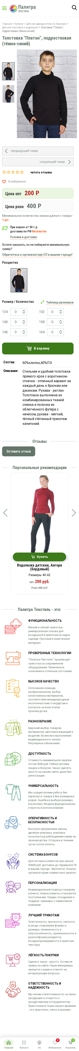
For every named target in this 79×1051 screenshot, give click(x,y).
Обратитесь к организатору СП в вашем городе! (37, 254)
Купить (42, 557)
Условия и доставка (23, 237)
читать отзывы (41, 172)
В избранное (17, 181)
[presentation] (5, 513)
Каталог (8, 8)
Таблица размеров (60, 302)
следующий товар (52, 161)
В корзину (42, 348)
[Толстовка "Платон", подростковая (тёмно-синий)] (19, 280)
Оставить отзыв (19, 451)
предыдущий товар (24, 150)
